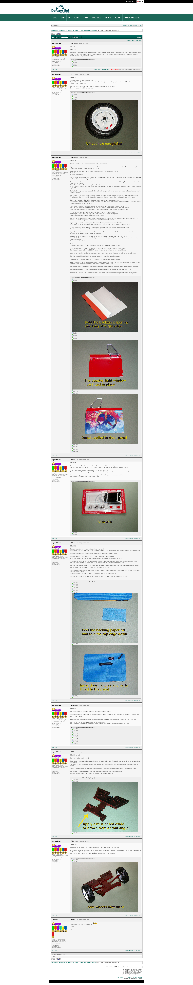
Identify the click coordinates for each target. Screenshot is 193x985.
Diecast (118, 18)
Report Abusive (97, 69)
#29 (72, 920)
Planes (76, 18)
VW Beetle (75, 30)
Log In (135, 25)
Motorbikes (96, 18)
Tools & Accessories (132, 18)
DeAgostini (54, 30)
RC (69, 18)
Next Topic (138, 40)
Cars (63, 18)
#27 (72, 752)
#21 (72, 43)
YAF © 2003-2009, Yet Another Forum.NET (134, 977)
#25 (72, 543)
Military (108, 18)
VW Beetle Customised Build (88, 30)
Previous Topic (131, 40)
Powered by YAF (120, 977)
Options (139, 37)
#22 (72, 74)
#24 (72, 460)
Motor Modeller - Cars (65, 30)
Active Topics (129, 25)
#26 (72, 705)
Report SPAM (105, 69)
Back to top (54, 69)
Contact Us (130, 1)
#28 (72, 841)
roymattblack (56, 43)
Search (124, 25)
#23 (72, 157)
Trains (85, 18)
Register (140, 25)
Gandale (55, 920)
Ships (55, 18)
